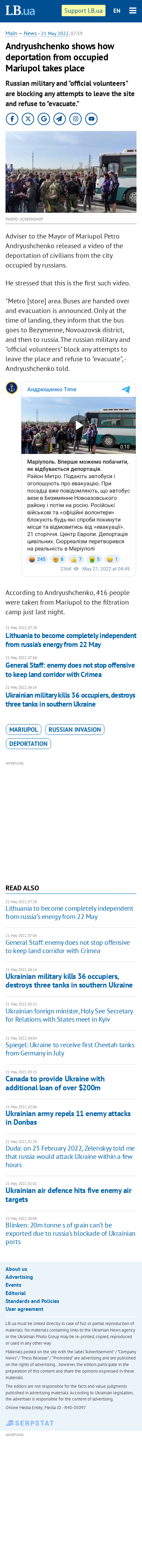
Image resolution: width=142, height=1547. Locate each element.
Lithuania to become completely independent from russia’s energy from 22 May (71, 640)
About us (16, 1268)
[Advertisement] (71, 821)
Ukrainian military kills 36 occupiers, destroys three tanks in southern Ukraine (70, 699)
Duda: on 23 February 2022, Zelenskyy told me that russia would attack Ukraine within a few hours (70, 1156)
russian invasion (75, 730)
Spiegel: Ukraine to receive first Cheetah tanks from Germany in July (70, 1049)
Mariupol (23, 730)
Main (11, 33)
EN (116, 10)
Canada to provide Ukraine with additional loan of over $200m (55, 1083)
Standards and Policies (32, 1300)
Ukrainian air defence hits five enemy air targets (68, 1194)
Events (13, 1284)
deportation (28, 744)
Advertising (19, 1276)
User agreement (24, 1308)
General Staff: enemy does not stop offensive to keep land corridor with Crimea (70, 669)
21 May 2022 (55, 33)
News (30, 33)
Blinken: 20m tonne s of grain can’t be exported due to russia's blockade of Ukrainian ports (70, 1233)
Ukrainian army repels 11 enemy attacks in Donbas (68, 1118)
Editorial (16, 1293)
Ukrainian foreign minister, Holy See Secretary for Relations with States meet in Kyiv (69, 1015)
